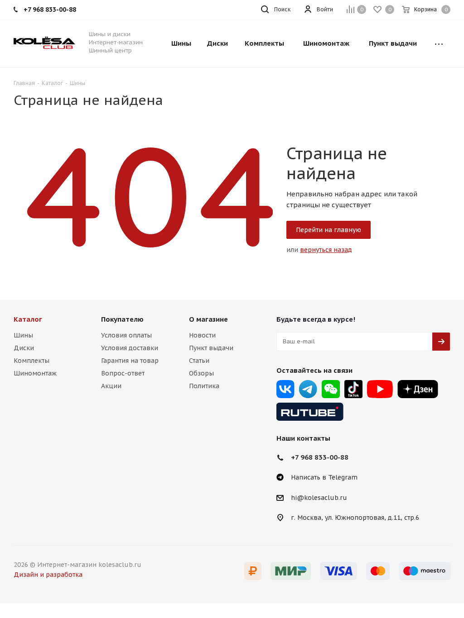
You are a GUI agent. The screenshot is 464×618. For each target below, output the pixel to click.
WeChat (331, 389)
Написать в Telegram (324, 477)
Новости (202, 335)
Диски (24, 348)
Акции (111, 386)
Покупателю (122, 319)
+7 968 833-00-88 (319, 457)
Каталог (28, 319)
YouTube (380, 389)
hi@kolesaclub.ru (319, 498)
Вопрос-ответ (123, 373)
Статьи (199, 361)
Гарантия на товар (130, 361)
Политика (204, 386)
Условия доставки (129, 348)
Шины (23, 335)
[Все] (439, 43)
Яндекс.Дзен (417, 389)
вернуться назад (326, 250)
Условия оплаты (126, 335)
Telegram (308, 389)
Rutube (309, 412)
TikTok (353, 389)
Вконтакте (285, 389)
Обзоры (201, 373)
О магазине (208, 319)
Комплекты (31, 361)
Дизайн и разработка (48, 574)
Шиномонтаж (35, 373)
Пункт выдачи (211, 348)
